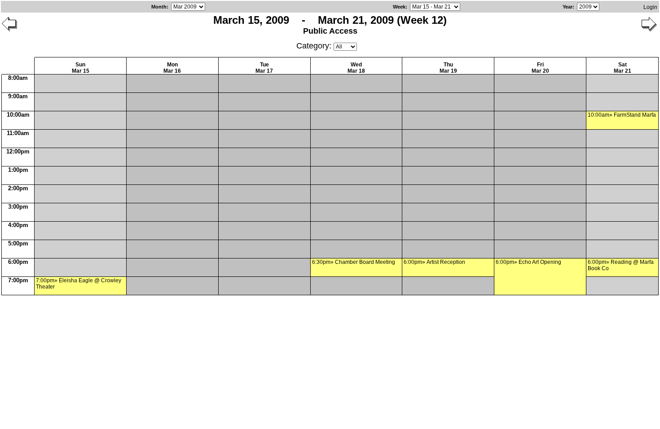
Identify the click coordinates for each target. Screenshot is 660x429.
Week (399, 6)
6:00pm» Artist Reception (434, 262)
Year (567, 6)
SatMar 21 (622, 67)
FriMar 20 (540, 67)
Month (159, 6)
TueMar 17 (264, 67)
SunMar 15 (80, 67)
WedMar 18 (356, 67)
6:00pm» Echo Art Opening (528, 262)
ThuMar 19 (448, 67)
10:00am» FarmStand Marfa (622, 115)
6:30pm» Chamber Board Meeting (353, 262)
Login (650, 7)
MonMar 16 (172, 67)
